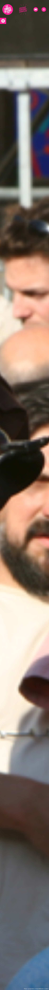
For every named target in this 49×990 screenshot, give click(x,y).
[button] (3, 21)
